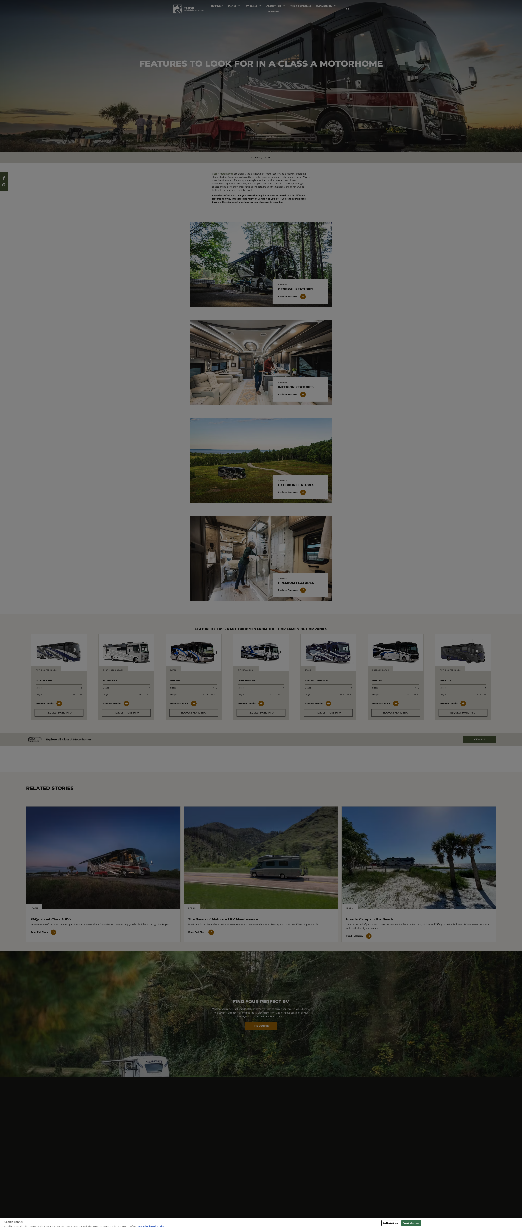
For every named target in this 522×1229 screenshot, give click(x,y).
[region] (261, 1223)
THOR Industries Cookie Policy (150, 1226)
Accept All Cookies (411, 1223)
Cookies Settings (390, 1223)
